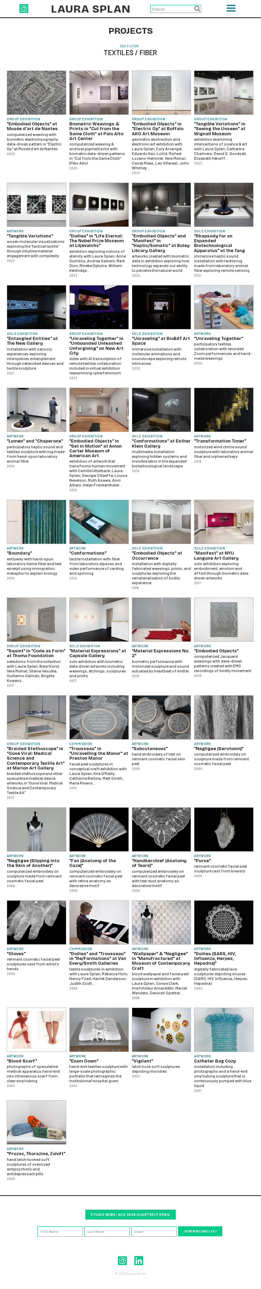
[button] (231, 10)
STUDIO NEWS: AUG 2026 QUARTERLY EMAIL (130, 1214)
